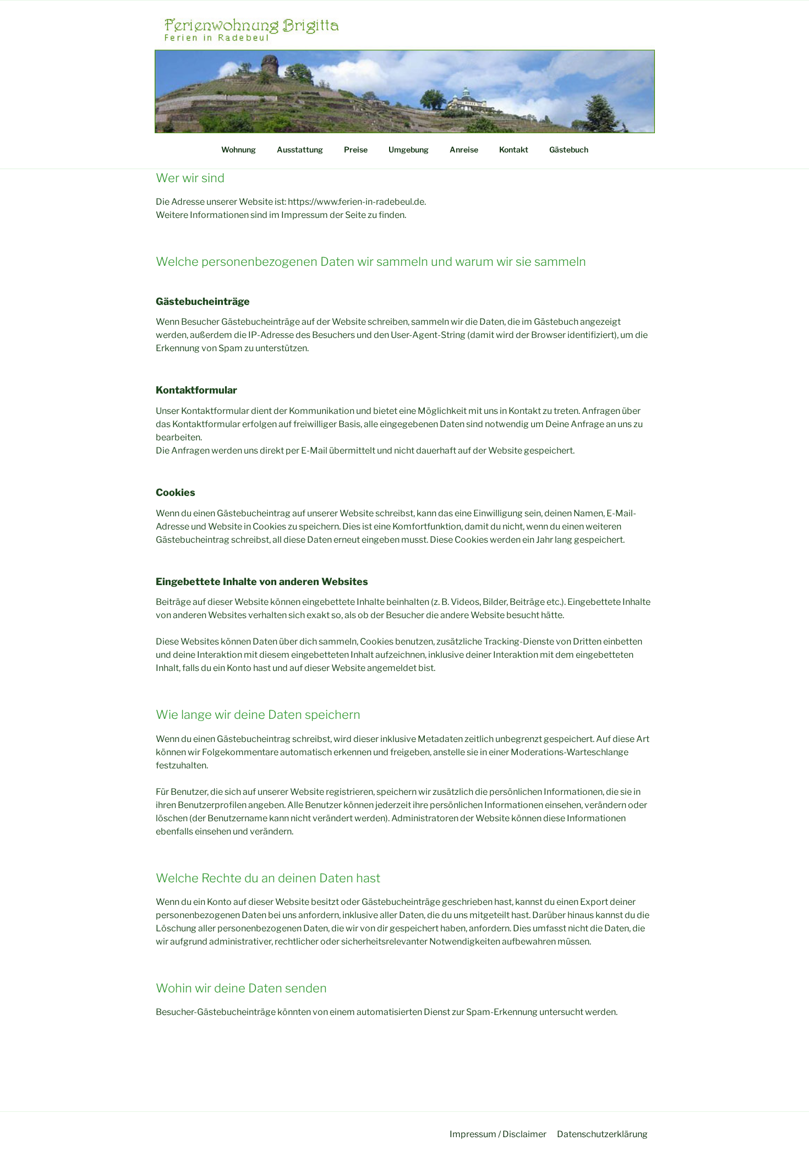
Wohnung (238, 149)
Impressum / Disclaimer (498, 1134)
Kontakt (513, 149)
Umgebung (409, 149)
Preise (356, 149)
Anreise (464, 149)
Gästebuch (568, 149)
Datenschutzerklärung (602, 1134)
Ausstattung (300, 149)
